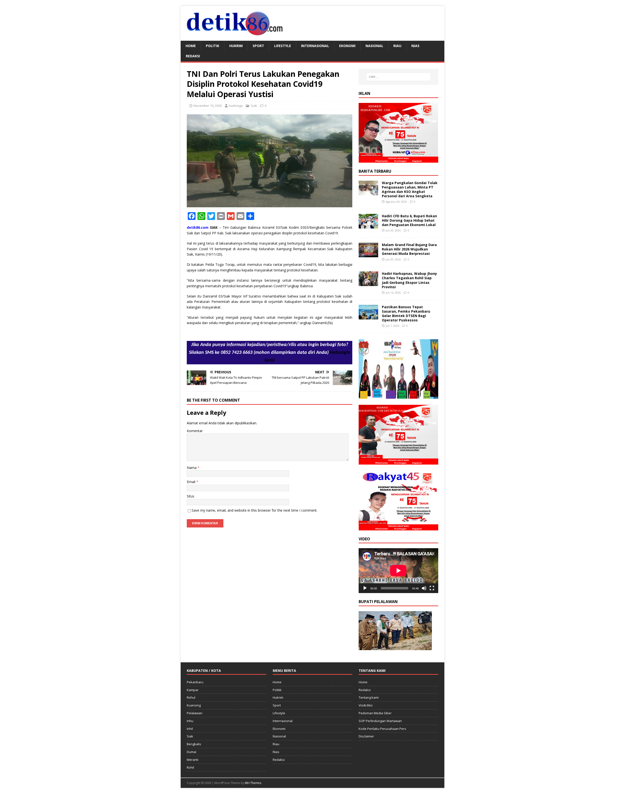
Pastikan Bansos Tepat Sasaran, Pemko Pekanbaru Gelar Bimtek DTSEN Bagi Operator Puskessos (406, 314)
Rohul (191, 697)
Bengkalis (194, 744)
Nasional (374, 45)
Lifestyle (282, 45)
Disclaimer (366, 736)
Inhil (190, 728)
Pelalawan (194, 713)
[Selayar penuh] (431, 588)
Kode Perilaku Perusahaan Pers (382, 728)
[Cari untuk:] (398, 77)
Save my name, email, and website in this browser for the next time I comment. (254, 510)
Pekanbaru (195, 682)
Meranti (192, 759)
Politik (212, 45)
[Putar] (365, 588)
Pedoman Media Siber (375, 713)
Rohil (190, 767)
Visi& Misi (366, 705)
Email (191, 481)
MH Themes (253, 783)
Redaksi (193, 56)
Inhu (190, 721)
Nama (192, 467)
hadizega (236, 105)
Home (191, 45)
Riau (397, 45)
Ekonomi (347, 45)
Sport (258, 45)
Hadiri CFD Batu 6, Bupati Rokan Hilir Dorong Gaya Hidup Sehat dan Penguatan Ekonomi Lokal (409, 220)
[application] (398, 570)
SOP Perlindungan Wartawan (380, 721)
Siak (254, 105)
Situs (190, 496)
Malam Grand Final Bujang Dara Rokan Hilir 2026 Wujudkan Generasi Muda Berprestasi (409, 249)
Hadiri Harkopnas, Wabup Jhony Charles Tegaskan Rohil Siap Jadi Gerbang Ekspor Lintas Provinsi (409, 280)
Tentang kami (369, 697)
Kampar (192, 690)
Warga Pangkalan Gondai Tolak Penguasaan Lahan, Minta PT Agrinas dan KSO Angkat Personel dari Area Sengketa (410, 189)
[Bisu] (424, 588)
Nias (415, 45)
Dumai (191, 752)
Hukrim (236, 45)
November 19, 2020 (208, 105)
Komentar (195, 430)
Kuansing (194, 705)
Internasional (315, 45)
